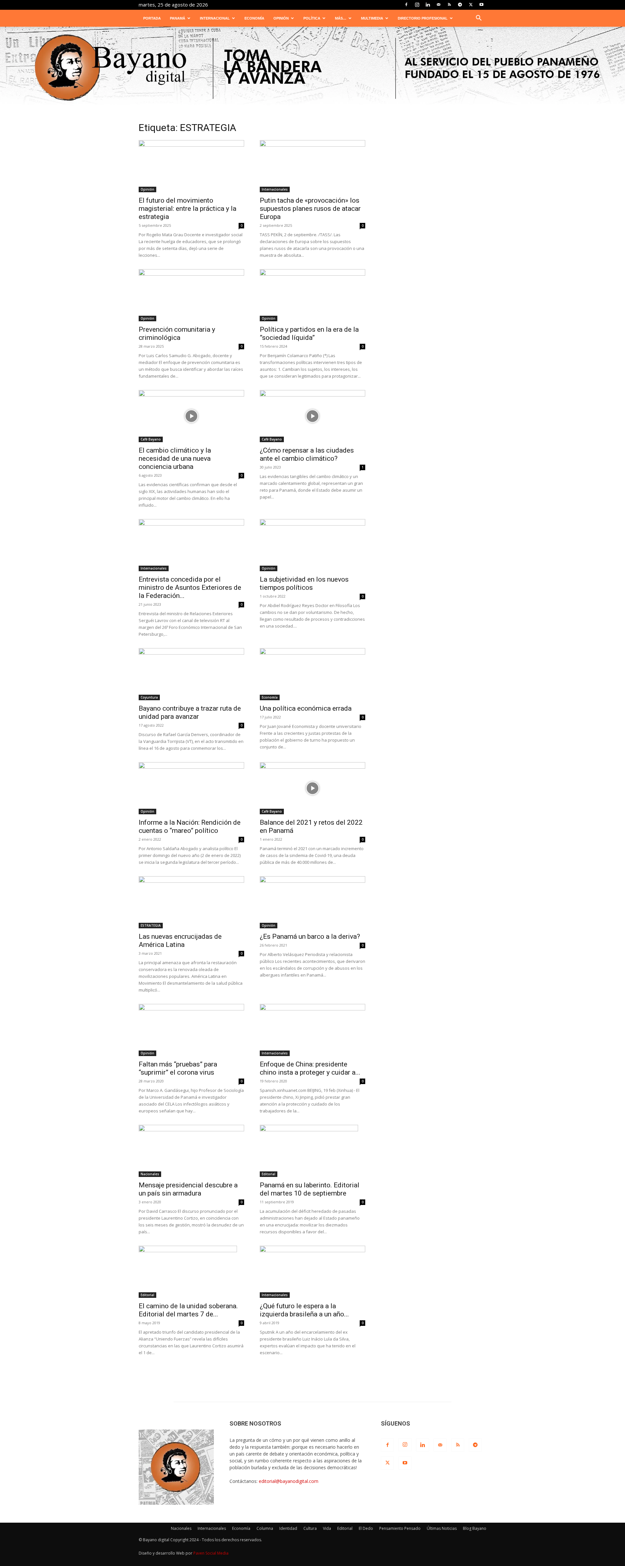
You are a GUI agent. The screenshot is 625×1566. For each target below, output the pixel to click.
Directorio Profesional (423, 18)
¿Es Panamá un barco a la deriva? (310, 936)
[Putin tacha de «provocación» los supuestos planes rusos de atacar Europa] (312, 166)
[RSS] (449, 4)
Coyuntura (149, 697)
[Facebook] (406, 4)
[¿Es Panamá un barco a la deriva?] (312, 902)
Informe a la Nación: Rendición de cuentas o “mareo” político (190, 826)
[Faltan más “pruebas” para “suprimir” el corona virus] (191, 1030)
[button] (478, 19)
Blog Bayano (474, 1528)
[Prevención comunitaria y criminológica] (191, 295)
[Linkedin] (428, 4)
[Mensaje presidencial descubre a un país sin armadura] (191, 1151)
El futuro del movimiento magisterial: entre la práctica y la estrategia (187, 208)
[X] (471, 4)
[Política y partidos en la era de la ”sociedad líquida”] (312, 295)
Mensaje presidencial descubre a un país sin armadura (188, 1189)
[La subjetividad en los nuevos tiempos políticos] (312, 545)
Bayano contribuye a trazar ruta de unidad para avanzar (190, 712)
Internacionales (275, 189)
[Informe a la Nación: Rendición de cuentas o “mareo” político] (191, 788)
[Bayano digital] (312, 68)
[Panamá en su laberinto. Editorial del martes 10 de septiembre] (312, 1151)
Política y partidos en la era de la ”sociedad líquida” (309, 333)
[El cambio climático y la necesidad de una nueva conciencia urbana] (191, 416)
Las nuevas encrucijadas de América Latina (180, 941)
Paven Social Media (211, 1553)
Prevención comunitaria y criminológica (177, 333)
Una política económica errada (306, 708)
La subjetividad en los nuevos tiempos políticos (304, 583)
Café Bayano (151, 439)
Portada (152, 18)
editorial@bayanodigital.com (288, 1481)
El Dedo (366, 1528)
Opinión (281, 18)
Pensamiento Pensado (400, 1528)
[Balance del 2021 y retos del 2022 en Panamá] (312, 788)
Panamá (177, 18)
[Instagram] (417, 4)
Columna (265, 1528)
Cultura (310, 1528)
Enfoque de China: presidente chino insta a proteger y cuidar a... (310, 1068)
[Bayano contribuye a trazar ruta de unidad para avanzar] (191, 674)
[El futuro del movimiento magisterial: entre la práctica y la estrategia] (191, 166)
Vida (327, 1528)
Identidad (288, 1528)
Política (311, 18)
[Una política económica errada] (312, 674)
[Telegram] (460, 4)
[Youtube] (481, 4)
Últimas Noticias (442, 1528)
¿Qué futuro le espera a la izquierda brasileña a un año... (304, 1310)
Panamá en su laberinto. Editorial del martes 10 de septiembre (309, 1189)
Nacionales (150, 1174)
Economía (254, 18)
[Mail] (438, 4)
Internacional (215, 18)
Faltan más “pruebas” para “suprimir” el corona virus (178, 1068)
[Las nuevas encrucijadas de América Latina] (191, 902)
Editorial (268, 1174)
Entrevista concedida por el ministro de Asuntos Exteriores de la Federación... (190, 587)
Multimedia (372, 18)
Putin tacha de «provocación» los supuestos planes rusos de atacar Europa (310, 208)
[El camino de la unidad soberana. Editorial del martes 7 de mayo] (191, 1272)
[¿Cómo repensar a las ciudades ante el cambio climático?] (312, 416)
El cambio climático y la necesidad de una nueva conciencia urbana (175, 458)
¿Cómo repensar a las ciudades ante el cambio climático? (307, 454)
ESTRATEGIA (151, 925)
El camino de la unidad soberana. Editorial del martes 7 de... (188, 1310)
